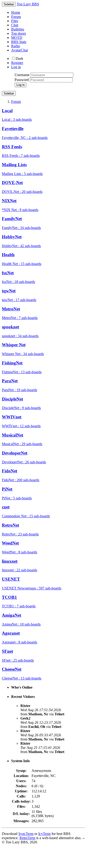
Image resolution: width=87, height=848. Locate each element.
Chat (14, 25)
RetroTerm (27, 838)
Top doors (18, 33)
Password (22, 80)
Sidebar (9, 93)
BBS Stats (18, 42)
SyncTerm (25, 834)
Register (17, 63)
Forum (16, 17)
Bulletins (17, 29)
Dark (19, 59)
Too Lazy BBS (28, 4)
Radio (15, 46)
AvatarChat (19, 50)
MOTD (16, 38)
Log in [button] (16, 67)
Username (22, 75)
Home (15, 12)
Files (14, 21)
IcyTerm (44, 834)
